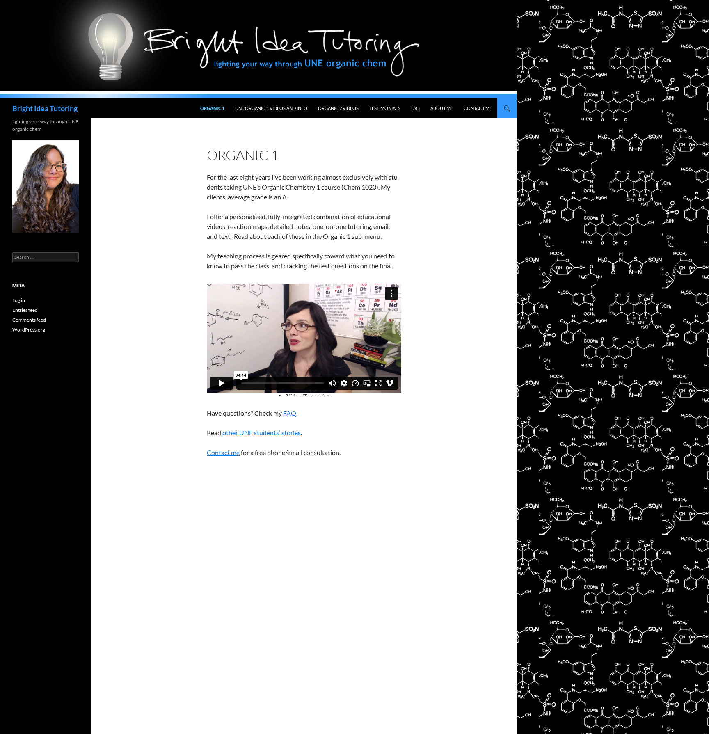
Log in (18, 300)
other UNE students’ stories (261, 433)
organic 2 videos (338, 108)
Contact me (223, 452)
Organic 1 (212, 108)
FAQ (415, 108)
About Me (441, 108)
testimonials (384, 108)
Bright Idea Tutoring (45, 108)
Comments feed (29, 320)
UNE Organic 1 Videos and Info (271, 108)
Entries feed (25, 310)
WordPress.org (28, 330)
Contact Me (478, 108)
